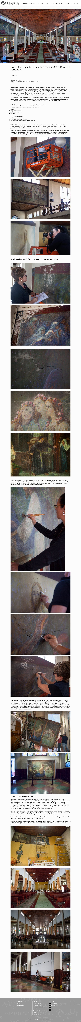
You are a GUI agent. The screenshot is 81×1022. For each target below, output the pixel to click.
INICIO (76, 3)
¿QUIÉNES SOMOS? (56, 3)
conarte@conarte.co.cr (38, 1008)
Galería (52, 1007)
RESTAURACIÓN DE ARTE (30, 3)
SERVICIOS (44, 3)
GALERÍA (68, 3)
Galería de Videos (20, 1005)
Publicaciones (19, 1001)
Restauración (54, 1003)
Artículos (18, 1003)
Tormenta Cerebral (44, 1019)
